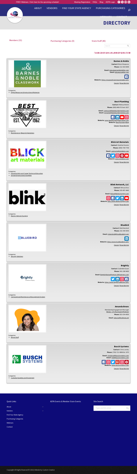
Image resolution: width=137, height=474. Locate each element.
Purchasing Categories (62, 41)
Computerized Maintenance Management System (28, 297)
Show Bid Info (124, 83)
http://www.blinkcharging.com (118, 201)
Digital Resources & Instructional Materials (25, 92)
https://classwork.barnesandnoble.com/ (115, 80)
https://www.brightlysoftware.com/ (117, 282)
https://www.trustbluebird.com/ (118, 242)
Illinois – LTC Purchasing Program (117, 312)
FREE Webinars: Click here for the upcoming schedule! (37, 2)
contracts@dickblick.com (120, 151)
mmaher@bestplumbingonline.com (116, 113)
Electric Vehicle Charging (19, 216)
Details (116, 83)
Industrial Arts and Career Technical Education (27, 173)
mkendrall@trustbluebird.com (118, 234)
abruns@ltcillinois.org (121, 318)
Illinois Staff (15, 337)
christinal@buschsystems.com (118, 356)
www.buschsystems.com (120, 365)
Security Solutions (17, 256)
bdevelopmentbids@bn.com (119, 70)
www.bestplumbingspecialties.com (117, 120)
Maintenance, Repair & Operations (22, 133)
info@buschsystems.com (120, 358)
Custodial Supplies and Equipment (22, 378)
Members (15, 40)
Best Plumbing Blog (122, 122)
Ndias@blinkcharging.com (119, 194)
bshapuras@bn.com (122, 72)
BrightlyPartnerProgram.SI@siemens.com (114, 275)
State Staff (99, 41)
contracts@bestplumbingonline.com (116, 111)
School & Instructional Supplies (21, 175)
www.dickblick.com (122, 159)
